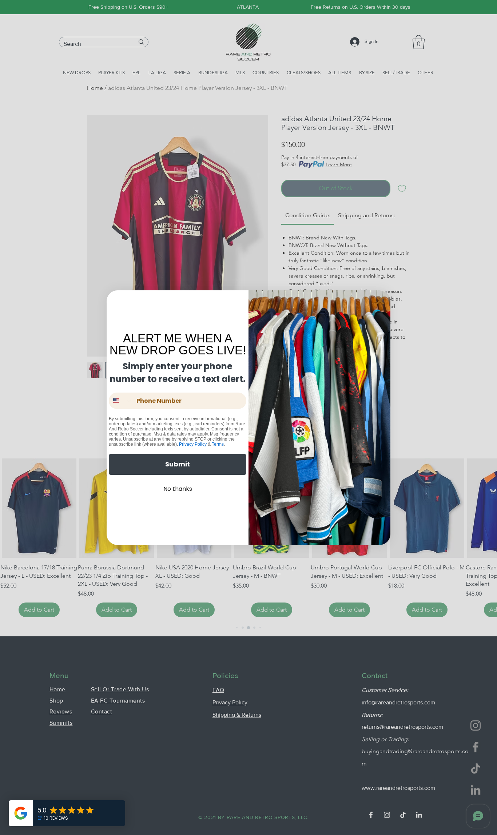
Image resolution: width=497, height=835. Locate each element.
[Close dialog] (380, 300)
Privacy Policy (193, 444)
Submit (177, 464)
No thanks (177, 489)
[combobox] (121, 401)
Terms (218, 444)
